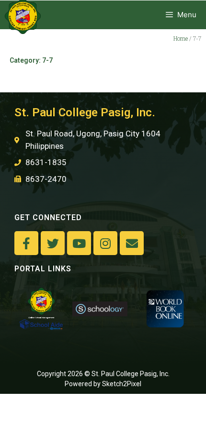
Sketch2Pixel (121, 384)
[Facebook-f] (26, 243)
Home (180, 38)
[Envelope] (132, 243)
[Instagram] (105, 243)
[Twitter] (53, 243)
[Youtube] (79, 243)
